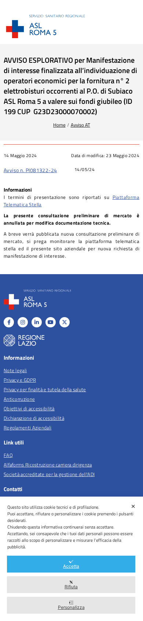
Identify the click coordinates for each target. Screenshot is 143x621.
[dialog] (71, 559)
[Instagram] (23, 322)
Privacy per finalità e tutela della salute (45, 389)
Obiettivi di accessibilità (29, 408)
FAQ (8, 455)
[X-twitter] (64, 322)
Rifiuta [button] (71, 586)
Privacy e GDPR (20, 380)
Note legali (15, 370)
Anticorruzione (19, 399)
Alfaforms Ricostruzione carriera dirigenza (48, 464)
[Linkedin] (37, 322)
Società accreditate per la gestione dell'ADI (49, 474)
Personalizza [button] (71, 607)
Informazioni (18, 189)
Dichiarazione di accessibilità (34, 418)
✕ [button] (133, 506)
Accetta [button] (71, 566)
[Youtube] (50, 322)
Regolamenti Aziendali (27, 427)
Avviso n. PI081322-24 (30, 170)
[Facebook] (9, 322)
